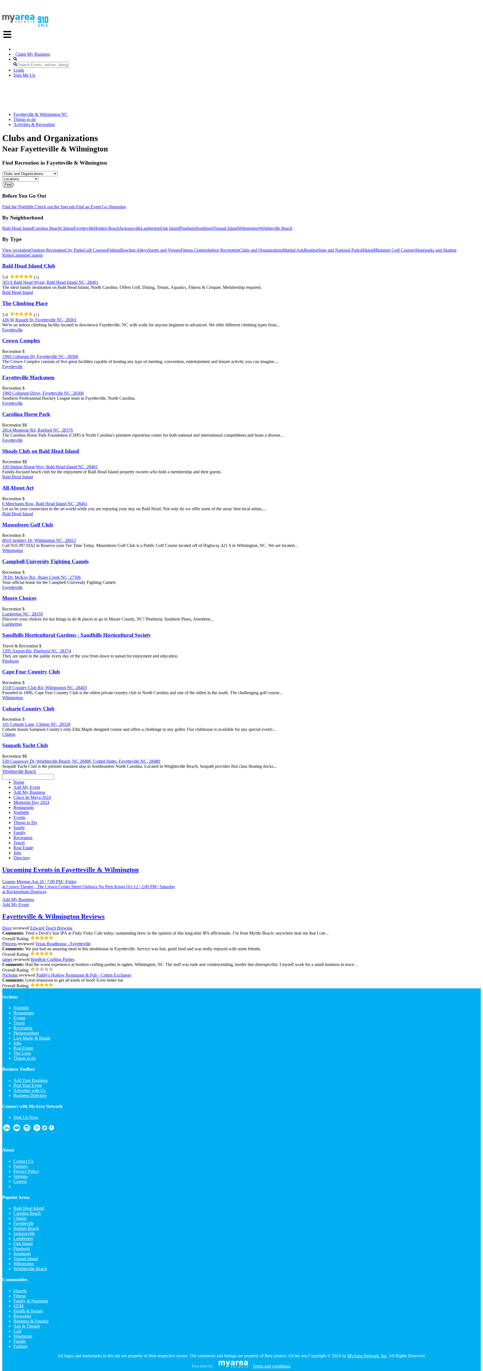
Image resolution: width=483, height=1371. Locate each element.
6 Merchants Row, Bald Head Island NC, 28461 (44, 503)
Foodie (19, 1341)
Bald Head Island (17, 228)
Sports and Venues (164, 250)
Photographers (26, 1033)
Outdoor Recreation (47, 250)
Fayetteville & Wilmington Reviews (53, 916)
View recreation (16, 250)
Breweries (22, 1316)
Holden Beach (106, 228)
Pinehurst (188, 228)
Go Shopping (113, 206)
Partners (20, 1166)
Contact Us (23, 1161)
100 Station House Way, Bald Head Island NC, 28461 (50, 466)
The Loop (22, 1053)
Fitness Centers (194, 250)
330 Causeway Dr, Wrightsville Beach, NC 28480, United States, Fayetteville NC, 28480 (81, 761)
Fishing (113, 250)
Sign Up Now (25, 1117)
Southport (205, 228)
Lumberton (150, 228)
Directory (21, 857)
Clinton (67, 228)
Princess (9, 943)
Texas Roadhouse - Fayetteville (63, 943)
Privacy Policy (26, 1171)
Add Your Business (30, 1080)
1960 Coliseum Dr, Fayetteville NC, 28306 (40, 356)
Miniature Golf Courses (394, 250)
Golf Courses (95, 250)
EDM (18, 1306)
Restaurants (23, 1012)
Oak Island (170, 228)
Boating (311, 250)
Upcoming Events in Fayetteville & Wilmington (70, 869)
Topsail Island (226, 228)
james (7, 959)
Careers (20, 1181)
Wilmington (248, 228)
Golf (17, 1331)
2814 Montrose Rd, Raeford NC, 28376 (37, 430)
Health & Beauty (28, 1311)
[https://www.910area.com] (18, 21)
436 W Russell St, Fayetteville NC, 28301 (39, 319)
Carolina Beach (46, 228)
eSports (20, 1290)
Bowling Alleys (134, 250)
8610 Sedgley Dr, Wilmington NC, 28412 (39, 540)
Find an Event (88, 206)
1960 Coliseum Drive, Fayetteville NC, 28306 (43, 393)
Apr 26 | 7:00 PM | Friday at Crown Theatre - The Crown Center (39, 884)
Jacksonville (130, 228)
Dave (7, 928)
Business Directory (30, 1095)
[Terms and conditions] (233, 1366)
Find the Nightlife (18, 206)
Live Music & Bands (31, 1038)
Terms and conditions (271, 1366)
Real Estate (23, 1048)
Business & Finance (31, 1321)
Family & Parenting (30, 1301)
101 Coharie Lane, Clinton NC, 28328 (36, 724)
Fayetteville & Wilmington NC (40, 114)
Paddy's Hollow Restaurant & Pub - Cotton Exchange (83, 975)
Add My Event (15, 904)
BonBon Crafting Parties (52, 959)
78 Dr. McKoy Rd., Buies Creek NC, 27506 (41, 577)
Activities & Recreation (34, 124)
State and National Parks (339, 250)
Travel (19, 1023)
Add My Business (18, 899)
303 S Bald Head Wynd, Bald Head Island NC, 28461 (50, 282)
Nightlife (21, 1007)
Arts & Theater (26, 1326)
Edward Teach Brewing (51, 928)
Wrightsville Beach (275, 228)
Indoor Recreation (223, 250)
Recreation (22, 1028)
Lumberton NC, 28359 (22, 614)
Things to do (24, 119)
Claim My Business (32, 54)
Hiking (367, 250)
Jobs (17, 1043)
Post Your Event (27, 1085)
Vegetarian (22, 1336)
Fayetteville (84, 228)
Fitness (19, 1295)
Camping (21, 255)
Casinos (36, 255)
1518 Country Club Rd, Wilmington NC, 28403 (44, 687)
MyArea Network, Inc (367, 1355)
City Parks (74, 250)
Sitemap (20, 1176)
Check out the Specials (54, 206)
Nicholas (10, 975)
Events (19, 1018)
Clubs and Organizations (261, 250)
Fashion (20, 1346)
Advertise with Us (29, 1090)
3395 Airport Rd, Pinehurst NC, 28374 (36, 651)
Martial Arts (293, 250)
